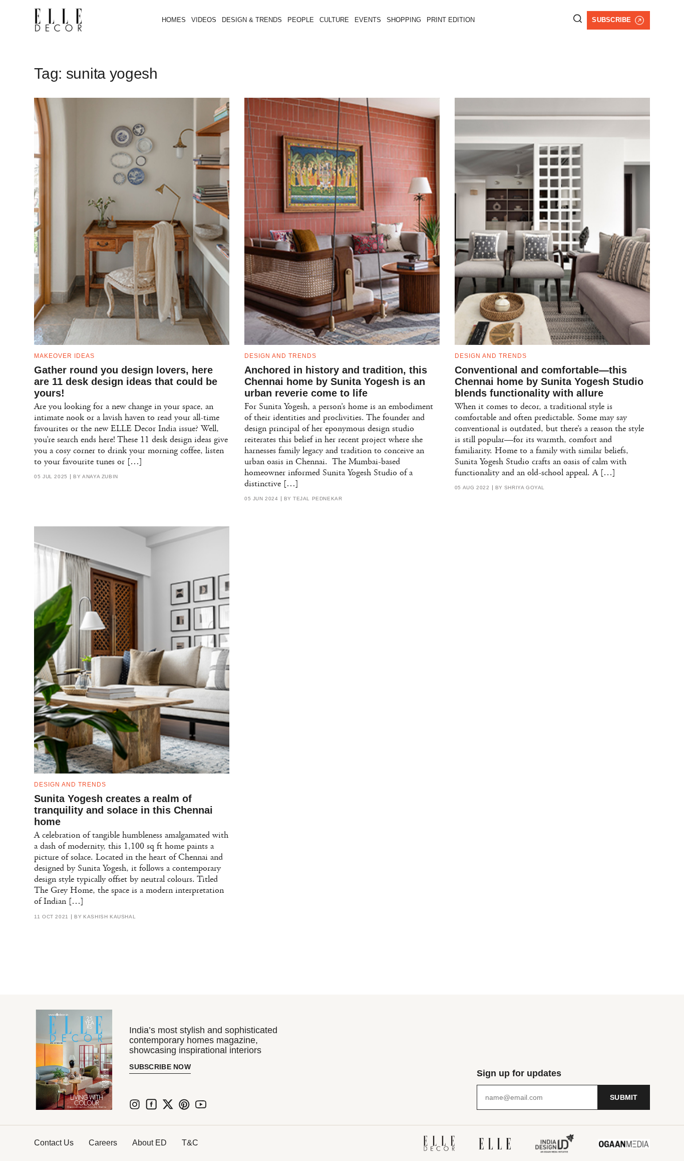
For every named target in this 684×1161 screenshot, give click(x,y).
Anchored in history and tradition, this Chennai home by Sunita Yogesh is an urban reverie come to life (335, 381)
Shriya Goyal (524, 487)
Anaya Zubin (100, 476)
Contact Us (54, 1142)
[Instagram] (134, 1104)
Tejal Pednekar (317, 498)
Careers (103, 1142)
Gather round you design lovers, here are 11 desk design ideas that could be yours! (125, 381)
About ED (149, 1142)
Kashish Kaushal (109, 916)
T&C (190, 1142)
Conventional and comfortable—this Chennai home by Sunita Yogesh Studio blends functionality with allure (549, 381)
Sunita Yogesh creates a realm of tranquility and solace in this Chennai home (123, 810)
